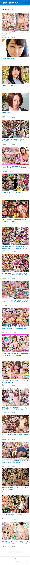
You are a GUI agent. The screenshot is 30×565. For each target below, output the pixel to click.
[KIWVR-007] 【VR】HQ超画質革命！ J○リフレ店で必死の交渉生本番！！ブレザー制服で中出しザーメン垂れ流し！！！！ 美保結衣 (15, 408)
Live (19, 563)
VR (2, 169)
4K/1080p (3, 35)
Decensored (17, 561)
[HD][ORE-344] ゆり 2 (7, 112)
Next (20, 552)
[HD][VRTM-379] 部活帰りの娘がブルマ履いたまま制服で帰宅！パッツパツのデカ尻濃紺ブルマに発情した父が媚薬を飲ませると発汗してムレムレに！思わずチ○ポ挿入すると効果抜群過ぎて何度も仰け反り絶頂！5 (15, 247)
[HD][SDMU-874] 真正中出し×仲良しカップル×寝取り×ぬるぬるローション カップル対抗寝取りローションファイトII (15, 301)
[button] (26, 2)
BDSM (12, 563)
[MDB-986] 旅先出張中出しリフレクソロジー (13, 514)
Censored (4, 277)
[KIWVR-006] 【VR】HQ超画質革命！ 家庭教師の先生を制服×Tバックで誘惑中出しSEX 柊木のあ (15, 461)
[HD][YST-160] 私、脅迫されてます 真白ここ (13, 193)
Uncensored (10, 561)
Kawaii (3, 330)
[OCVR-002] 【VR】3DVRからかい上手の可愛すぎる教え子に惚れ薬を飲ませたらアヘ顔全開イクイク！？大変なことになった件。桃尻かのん (15, 354)
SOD (2, 303)
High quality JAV (9, 2)
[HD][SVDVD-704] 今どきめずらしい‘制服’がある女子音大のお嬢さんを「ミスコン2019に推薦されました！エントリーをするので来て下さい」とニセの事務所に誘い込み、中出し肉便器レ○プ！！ (15, 140)
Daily (16, 563)
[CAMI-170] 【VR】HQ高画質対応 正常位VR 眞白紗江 (15, 434)
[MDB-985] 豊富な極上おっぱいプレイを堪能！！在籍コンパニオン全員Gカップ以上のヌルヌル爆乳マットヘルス (15, 542)
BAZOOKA (4, 518)
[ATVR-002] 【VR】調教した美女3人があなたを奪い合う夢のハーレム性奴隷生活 (15, 488)
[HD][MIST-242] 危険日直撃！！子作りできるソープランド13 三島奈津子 (15, 32)
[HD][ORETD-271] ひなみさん (9, 58)
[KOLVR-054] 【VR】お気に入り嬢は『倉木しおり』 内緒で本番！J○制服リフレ (15, 381)
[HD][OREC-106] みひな (7, 85)
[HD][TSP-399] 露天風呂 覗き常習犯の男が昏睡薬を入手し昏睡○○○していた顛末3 (15, 220)
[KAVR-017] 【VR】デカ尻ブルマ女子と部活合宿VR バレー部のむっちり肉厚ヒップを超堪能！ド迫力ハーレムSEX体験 (15, 327)
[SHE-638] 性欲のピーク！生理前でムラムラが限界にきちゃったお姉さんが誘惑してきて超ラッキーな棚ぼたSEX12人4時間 (14, 274)
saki (15, 558)
